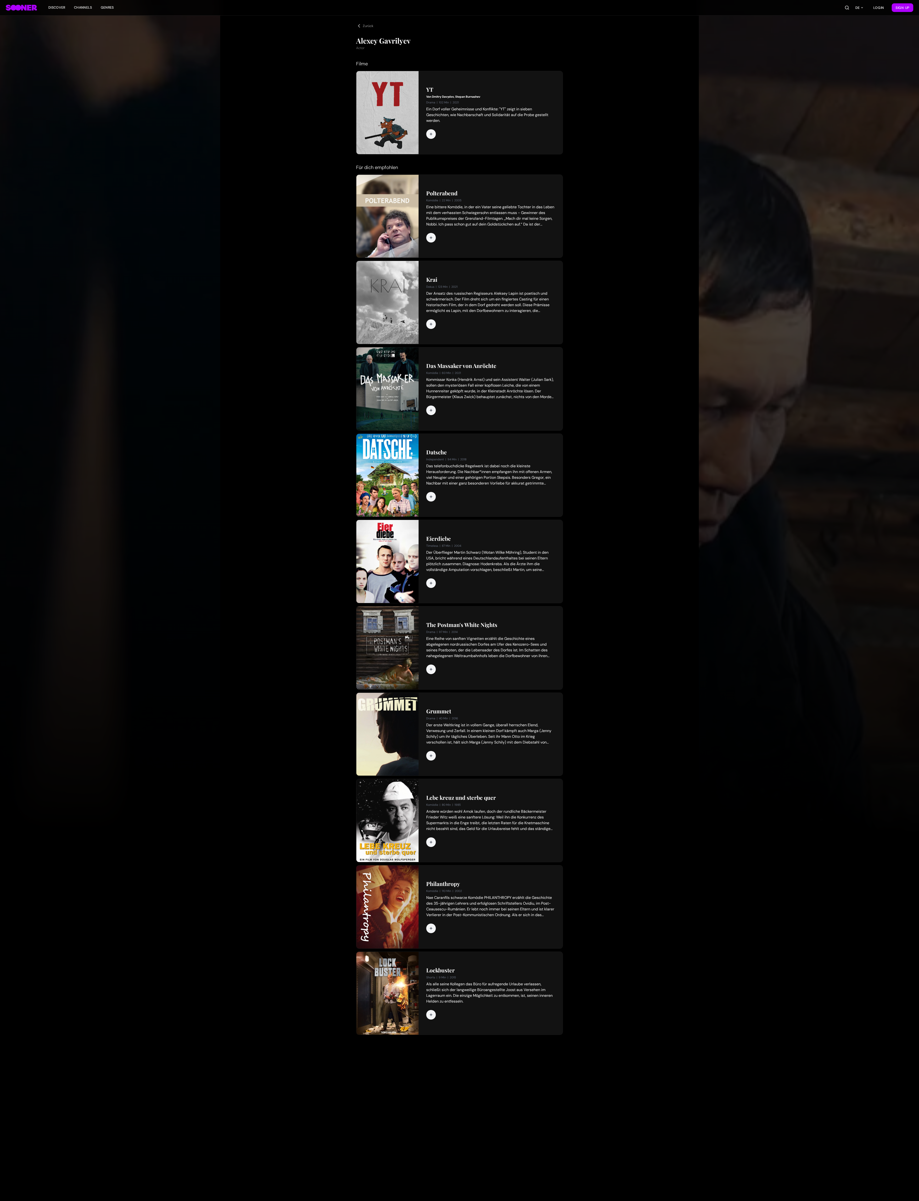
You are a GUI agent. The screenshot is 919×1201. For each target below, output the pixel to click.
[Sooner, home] (21, 8)
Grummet (438, 711)
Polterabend (442, 193)
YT (429, 89)
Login (878, 8)
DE (857, 8)
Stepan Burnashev (467, 97)
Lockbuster (440, 970)
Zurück (368, 26)
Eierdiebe (438, 538)
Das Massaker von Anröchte (461, 365)
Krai (431, 279)
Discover (56, 7)
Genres (107, 7)
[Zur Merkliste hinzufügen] (431, 134)
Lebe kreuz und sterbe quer (461, 797)
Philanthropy (443, 883)
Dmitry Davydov (443, 97)
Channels (83, 7)
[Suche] (847, 7)
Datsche (436, 452)
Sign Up (902, 8)
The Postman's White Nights (461, 624)
